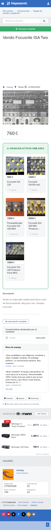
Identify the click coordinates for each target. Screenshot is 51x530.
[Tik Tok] (13, 514)
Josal (8, 385)
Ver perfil (9, 389)
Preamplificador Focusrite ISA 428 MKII (14, 226)
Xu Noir (8, 366)
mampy (10, 87)
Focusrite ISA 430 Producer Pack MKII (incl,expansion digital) (14, 273)
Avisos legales (22, 505)
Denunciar (35, 398)
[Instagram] (3, 514)
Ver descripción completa (16, 321)
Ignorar (21, 398)
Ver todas (42, 414)
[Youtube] (8, 514)
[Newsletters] (34, 514)
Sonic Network (23, 502)
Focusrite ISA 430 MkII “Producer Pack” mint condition (34, 228)
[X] (23, 514)
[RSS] (29, 514)
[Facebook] (18, 514)
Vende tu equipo (37, 502)
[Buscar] (44, 20)
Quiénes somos (9, 505)
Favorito (10, 398)
